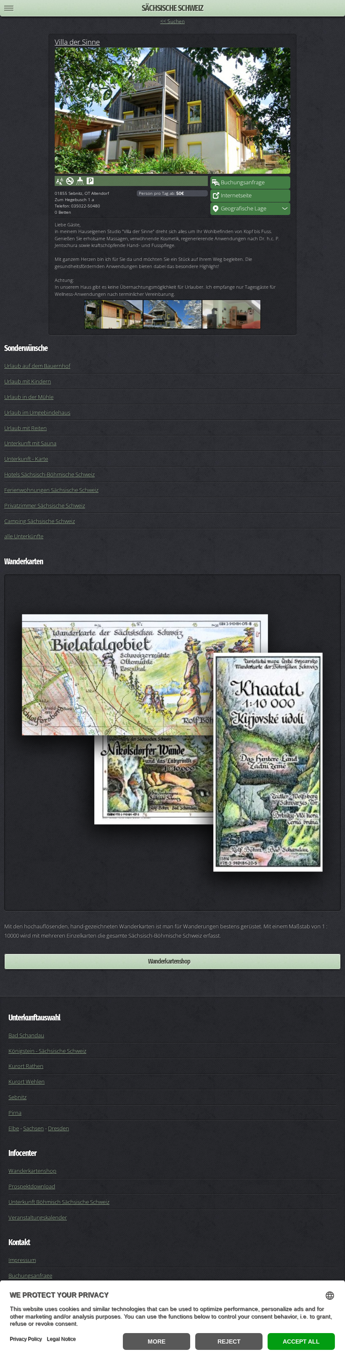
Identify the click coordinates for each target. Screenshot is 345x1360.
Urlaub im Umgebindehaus (37, 412)
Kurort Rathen (25, 1066)
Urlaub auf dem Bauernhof (37, 365)
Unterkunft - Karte (26, 458)
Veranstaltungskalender (37, 1217)
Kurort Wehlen (26, 1081)
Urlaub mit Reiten (25, 428)
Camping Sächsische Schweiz (39, 521)
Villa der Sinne (77, 42)
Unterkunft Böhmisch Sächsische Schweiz (58, 1202)
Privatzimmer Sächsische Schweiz (44, 505)
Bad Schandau (26, 1035)
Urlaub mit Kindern (27, 381)
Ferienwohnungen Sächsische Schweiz (51, 490)
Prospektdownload (31, 1186)
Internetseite (236, 195)
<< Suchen (172, 21)
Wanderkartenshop (169, 961)
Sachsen (33, 1128)
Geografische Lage (243, 208)
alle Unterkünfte (23, 536)
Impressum (22, 1260)
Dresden (58, 1128)
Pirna (14, 1112)
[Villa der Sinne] (172, 111)
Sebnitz (17, 1097)
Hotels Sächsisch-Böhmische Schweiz (49, 474)
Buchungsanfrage (243, 182)
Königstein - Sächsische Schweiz (47, 1051)
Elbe (13, 1128)
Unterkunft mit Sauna (30, 443)
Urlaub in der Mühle (28, 397)
